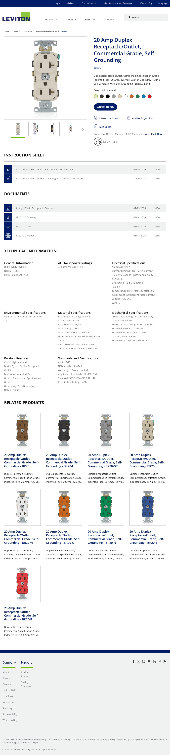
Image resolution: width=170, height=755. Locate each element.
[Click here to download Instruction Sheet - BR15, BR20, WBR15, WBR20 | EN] (8, 169)
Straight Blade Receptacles (46, 31)
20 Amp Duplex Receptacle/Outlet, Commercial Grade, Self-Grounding (21, 460)
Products (16, 31)
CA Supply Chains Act (139, 739)
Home (7, 31)
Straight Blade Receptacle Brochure (35, 208)
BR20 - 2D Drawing (25, 217)
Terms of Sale (94, 739)
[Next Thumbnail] (82, 130)
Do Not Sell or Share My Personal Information (23, 739)
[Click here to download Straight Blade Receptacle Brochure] (8, 208)
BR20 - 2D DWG (23, 226)
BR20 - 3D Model (24, 235)
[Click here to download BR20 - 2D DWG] (8, 226)
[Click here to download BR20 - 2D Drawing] (8, 217)
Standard (63, 31)
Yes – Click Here (154, 134)
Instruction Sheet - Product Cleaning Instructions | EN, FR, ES (49, 178)
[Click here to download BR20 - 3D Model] (8, 235)
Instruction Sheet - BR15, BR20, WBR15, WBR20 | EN (44, 169)
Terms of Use (79, 739)
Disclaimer (122, 739)
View (157, 169)
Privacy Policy (109, 739)
